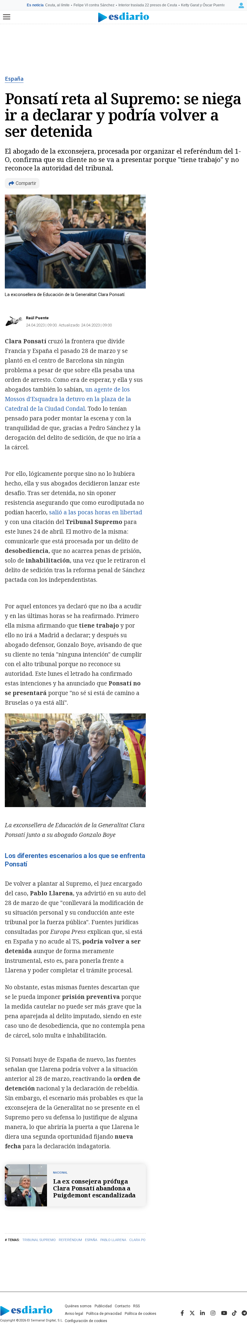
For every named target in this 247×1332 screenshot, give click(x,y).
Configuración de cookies (86, 1321)
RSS (136, 1306)
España (14, 79)
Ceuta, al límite (57, 5)
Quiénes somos (78, 1306)
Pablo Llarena (113, 1240)
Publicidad (103, 1306)
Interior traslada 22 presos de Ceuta (147, 5)
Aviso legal (74, 1314)
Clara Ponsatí (142, 1240)
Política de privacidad (104, 1314)
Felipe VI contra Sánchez (93, 5)
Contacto (122, 1306)
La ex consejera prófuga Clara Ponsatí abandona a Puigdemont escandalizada (94, 1188)
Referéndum (70, 1240)
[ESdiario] (123, 17)
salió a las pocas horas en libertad (95, 512)
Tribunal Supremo (39, 1240)
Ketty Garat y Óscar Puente (203, 5)
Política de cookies (140, 1314)
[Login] (241, 5)
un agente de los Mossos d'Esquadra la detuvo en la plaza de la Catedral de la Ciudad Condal (68, 399)
